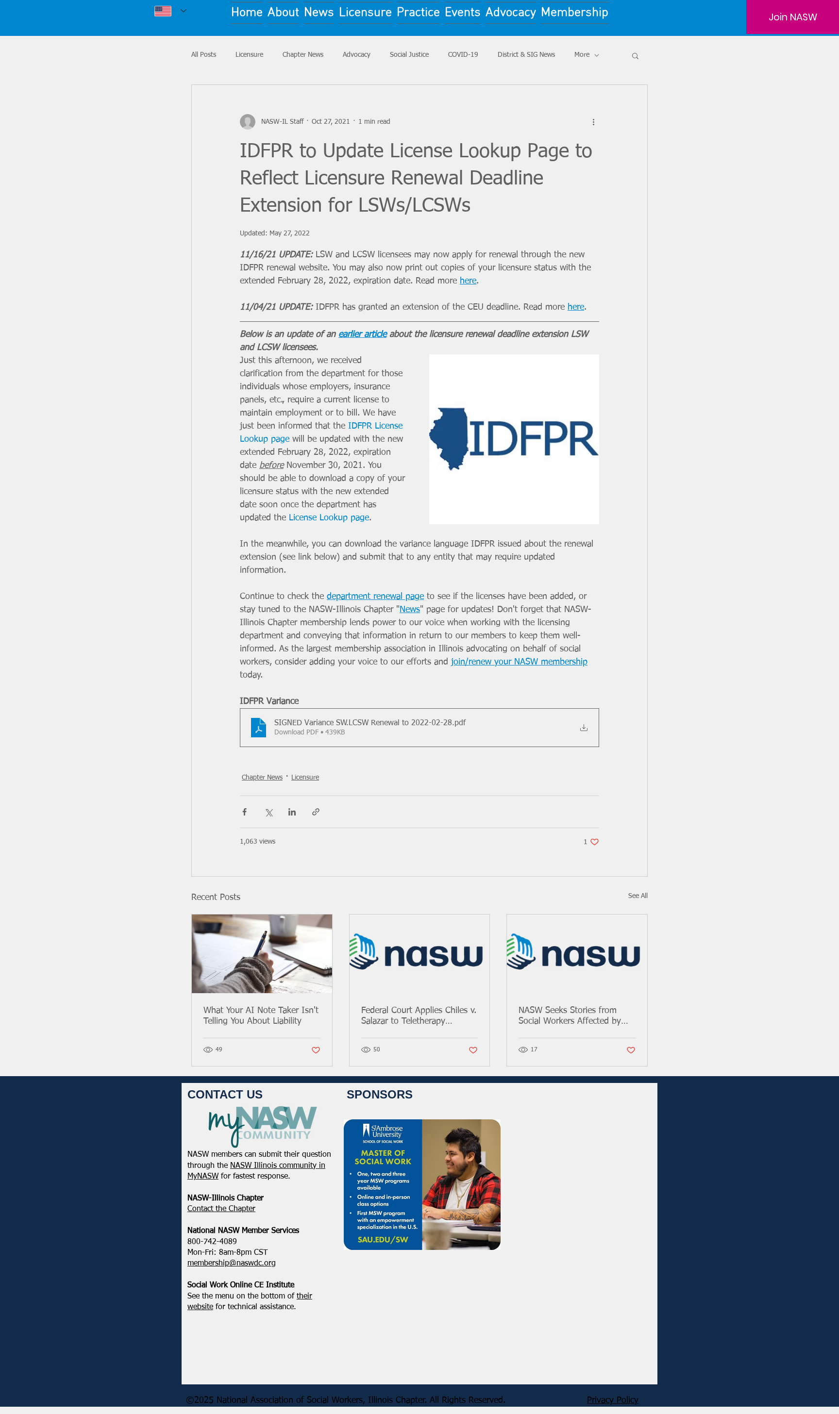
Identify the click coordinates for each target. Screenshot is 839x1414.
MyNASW (202, 1177)
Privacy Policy (612, 1400)
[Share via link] (315, 811)
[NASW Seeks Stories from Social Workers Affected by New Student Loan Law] (577, 954)
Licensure (249, 54)
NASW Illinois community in (277, 1166)
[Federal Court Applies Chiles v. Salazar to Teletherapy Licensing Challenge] (420, 954)
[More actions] (593, 122)
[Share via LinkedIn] (292, 811)
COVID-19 (463, 54)
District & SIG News (526, 54)
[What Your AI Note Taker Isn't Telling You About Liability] (262, 954)
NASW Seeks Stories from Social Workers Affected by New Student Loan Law (570, 1016)
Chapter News (303, 54)
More (581, 54)
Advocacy (356, 54)
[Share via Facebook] (244, 811)
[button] (635, 55)
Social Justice (409, 54)
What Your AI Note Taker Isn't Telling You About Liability (261, 1016)
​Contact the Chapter (221, 1209)
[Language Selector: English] (170, 11)
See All (638, 896)
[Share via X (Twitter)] (268, 811)
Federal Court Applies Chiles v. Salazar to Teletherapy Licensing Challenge (418, 1016)
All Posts (203, 54)
